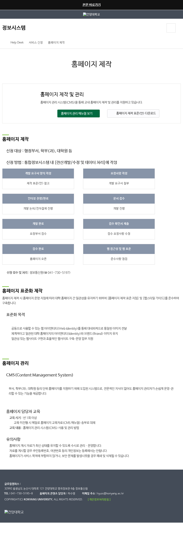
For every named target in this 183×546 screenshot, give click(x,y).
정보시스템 (14, 28)
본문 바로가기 (92, 5)
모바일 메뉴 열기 (171, 28)
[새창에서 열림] (91, 14)
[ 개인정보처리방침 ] (99, 499)
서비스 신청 (36, 42)
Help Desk (17, 42)
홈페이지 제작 (56, 42)
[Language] (159, 28)
